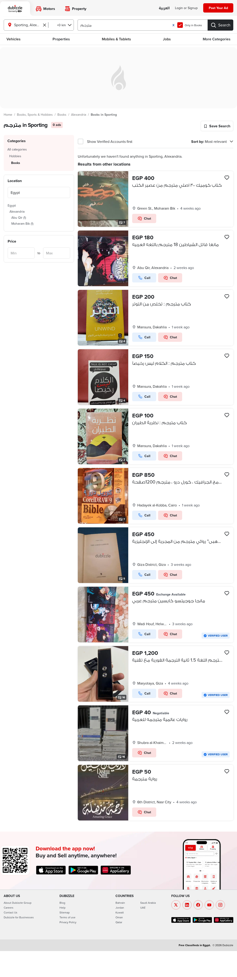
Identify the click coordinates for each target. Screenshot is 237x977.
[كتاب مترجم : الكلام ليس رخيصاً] (155, 377)
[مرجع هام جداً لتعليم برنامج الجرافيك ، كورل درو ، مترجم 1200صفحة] (155, 496)
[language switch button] (164, 8)
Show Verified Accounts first (109, 141)
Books (61, 114)
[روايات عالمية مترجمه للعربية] (155, 733)
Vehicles (13, 39)
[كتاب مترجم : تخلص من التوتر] (155, 318)
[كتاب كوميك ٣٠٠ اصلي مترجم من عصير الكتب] (155, 199)
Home (8, 114)
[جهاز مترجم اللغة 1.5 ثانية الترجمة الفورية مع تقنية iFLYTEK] (155, 674)
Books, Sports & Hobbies (35, 114)
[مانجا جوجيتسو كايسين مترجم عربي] (155, 614)
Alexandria (78, 114)
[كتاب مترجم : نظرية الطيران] (155, 436)
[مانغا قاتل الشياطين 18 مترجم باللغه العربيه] (155, 258)
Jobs (167, 39)
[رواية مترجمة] (155, 792)
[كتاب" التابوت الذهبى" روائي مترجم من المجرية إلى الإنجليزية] (155, 555)
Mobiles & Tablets (116, 39)
